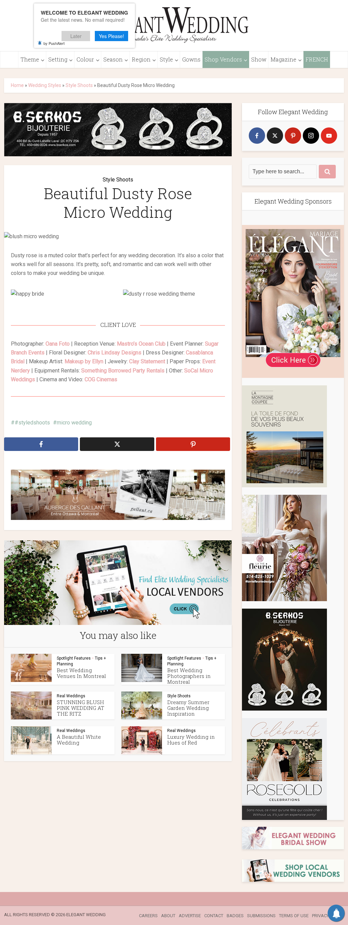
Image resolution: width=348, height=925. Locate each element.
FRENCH (317, 59)
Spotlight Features (74, 658)
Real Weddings (71, 695)
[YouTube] (329, 135)
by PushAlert (54, 43)
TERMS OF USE (294, 915)
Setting (57, 59)
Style (166, 59)
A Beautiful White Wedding (79, 739)
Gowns (191, 59)
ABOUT (168, 915)
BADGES (235, 915)
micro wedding (74, 422)
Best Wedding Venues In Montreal (81, 672)
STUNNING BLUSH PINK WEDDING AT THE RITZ (80, 707)
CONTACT (213, 915)
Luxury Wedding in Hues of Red (191, 739)
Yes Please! (111, 36)
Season (113, 59)
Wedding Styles (44, 85)
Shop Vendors (223, 59)
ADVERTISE (190, 915)
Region (141, 59)
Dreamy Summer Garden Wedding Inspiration (188, 707)
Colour (85, 59)
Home (17, 85)
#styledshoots (32, 422)
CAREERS (148, 915)
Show (258, 59)
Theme (29, 59)
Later (76, 36)
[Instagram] (311, 135)
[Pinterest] (293, 135)
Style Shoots (79, 85)
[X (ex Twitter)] (275, 135)
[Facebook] (257, 135)
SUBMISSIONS (261, 915)
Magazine (283, 59)
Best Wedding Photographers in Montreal (189, 675)
